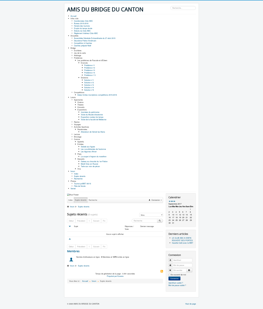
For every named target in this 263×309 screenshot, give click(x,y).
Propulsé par (112, 276)
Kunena (120, 276)
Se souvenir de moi (178, 274)
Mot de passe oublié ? (177, 285)
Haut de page (190, 303)
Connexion (174, 278)
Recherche (93, 200)
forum (72, 206)
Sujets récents (80, 200)
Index (70, 200)
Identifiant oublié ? (175, 282)
